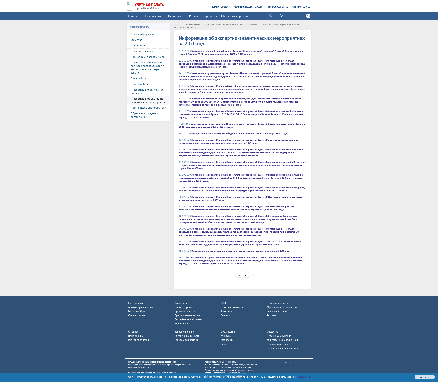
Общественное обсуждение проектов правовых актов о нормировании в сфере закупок (147, 67)
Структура (136, 40)
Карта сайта (288, 362)
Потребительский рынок (188, 319)
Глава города (220, 6)
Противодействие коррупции (148, 107)
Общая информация (143, 34)
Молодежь (227, 340)
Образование (228, 331)
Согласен (424, 376)
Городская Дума (278, 6)
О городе (133, 331)
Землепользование (277, 311)
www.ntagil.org (134, 362)
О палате (134, 16)
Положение (138, 45)
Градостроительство (278, 303)
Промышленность (185, 311)
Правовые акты (154, 16)
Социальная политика (186, 340)
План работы (177, 16)
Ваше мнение (136, 335)
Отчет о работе (140, 84)
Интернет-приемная (139, 340)
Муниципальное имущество (282, 307)
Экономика (181, 303)
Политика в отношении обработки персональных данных (152, 373)
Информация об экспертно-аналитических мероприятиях (149, 100)
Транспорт (226, 311)
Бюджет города (183, 307)
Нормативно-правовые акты (148, 56)
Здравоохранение (185, 331)
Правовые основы (142, 51)
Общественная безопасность (283, 348)
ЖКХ (223, 303)
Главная (177, 24)
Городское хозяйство (232, 307)
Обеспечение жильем (187, 335)
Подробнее (303, 376)
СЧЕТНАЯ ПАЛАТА (149, 4)
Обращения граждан (235, 16)
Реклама (271, 315)
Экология (226, 315)
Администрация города (248, 6)
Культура (226, 335)
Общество (272, 331)
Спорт (224, 344)
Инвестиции (181, 323)
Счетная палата (301, 6)
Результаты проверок (203, 16)
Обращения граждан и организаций (144, 115)
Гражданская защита (278, 344)
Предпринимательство (187, 315)
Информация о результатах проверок (147, 91)
